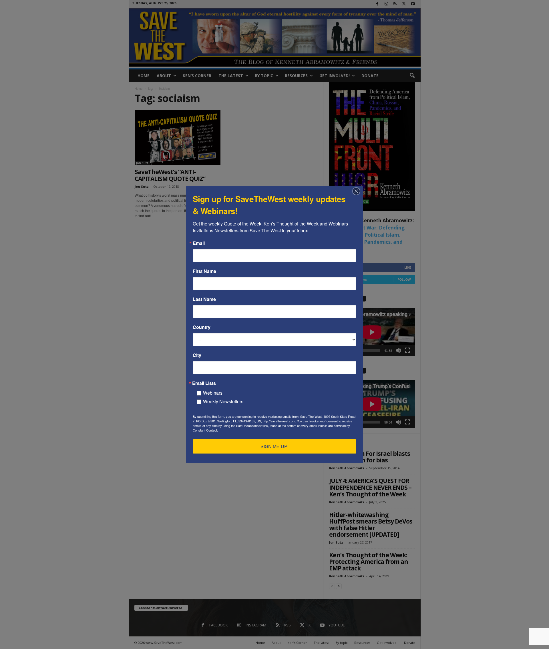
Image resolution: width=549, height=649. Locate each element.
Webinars (212, 393)
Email (199, 243)
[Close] (358, 191)
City (197, 355)
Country (201, 327)
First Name (204, 271)
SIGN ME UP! (274, 446)
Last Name (204, 299)
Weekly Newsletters (223, 401)
